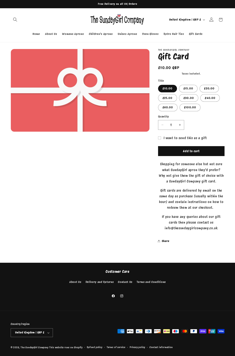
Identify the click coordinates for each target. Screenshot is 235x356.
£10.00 (167, 88)
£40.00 (210, 98)
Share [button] (165, 241)
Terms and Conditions (151, 282)
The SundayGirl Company (34, 347)
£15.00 (188, 88)
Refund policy (94, 347)
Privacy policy (137, 347)
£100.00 (190, 107)
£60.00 (167, 107)
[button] (15, 19)
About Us (75, 282)
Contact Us (125, 282)
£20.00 (209, 88)
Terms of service (116, 347)
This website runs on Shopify (66, 347)
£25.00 (167, 98)
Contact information (161, 347)
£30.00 (188, 98)
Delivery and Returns (100, 282)
